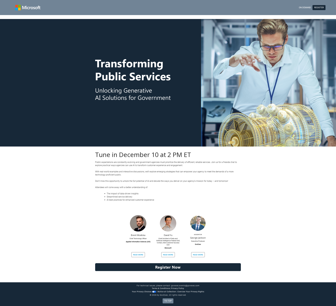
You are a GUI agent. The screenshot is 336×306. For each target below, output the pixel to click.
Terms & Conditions (161, 288)
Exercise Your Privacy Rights (191, 292)
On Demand (305, 7)
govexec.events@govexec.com (185, 286)
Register (319, 7)
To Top (168, 301)
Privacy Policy (177, 288)
